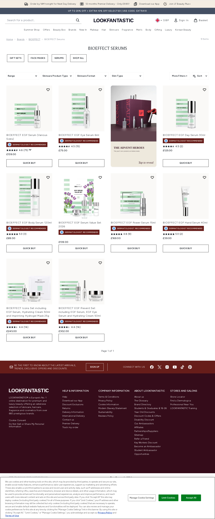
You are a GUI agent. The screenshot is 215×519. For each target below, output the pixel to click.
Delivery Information (73, 412)
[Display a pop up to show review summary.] (30, 150)
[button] (134, 126)
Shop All (78, 58)
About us (139, 396)
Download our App (72, 400)
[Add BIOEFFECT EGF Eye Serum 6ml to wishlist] (100, 89)
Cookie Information (108, 404)
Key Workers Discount (146, 442)
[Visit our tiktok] (182, 367)
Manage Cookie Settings (142, 498)
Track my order (70, 427)
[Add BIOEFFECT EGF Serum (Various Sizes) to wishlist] (48, 89)
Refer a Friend (141, 438)
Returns (66, 408)
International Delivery (73, 416)
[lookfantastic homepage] (114, 20)
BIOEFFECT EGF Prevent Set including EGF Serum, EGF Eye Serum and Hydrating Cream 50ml (80, 312)
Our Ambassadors (144, 423)
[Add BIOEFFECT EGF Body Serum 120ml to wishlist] (48, 177)
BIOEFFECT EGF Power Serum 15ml (133, 222)
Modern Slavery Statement (112, 408)
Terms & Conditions (108, 396)
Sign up (94, 367)
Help (64, 396)
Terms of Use (12, 516)
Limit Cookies (168, 498)
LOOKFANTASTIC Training (183, 408)
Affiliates (139, 427)
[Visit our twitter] (159, 367)
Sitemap (138, 435)
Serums (59, 58)
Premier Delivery (70, 423)
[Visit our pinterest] (190, 367)
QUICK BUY (29, 163)
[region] (107, 498)
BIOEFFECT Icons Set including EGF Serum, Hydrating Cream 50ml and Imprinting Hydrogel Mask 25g (28, 312)
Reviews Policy (106, 416)
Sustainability (105, 412)
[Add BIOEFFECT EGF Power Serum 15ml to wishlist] (152, 177)
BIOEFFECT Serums (107, 48)
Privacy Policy (105, 400)
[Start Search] (78, 20)
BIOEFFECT (34, 39)
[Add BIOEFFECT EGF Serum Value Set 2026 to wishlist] (100, 177)
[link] (181, 20)
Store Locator (177, 396)
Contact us (68, 419)
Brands (21, 39)
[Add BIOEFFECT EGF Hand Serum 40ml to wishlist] (204, 177)
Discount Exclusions (73, 404)
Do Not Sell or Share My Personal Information (26, 425)
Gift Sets (15, 58)
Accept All (191, 498)
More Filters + (179, 76)
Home (9, 39)
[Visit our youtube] (175, 367)
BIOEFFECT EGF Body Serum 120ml (29, 222)
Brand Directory (142, 404)
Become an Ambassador (147, 446)
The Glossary (141, 400)
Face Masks (38, 58)
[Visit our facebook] (152, 367)
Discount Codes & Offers (147, 416)
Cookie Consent (17, 420)
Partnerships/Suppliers (146, 431)
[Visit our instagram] (167, 367)
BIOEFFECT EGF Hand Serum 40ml (185, 222)
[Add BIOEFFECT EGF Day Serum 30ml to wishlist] (204, 89)
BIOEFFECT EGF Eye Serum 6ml (79, 135)
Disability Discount (144, 419)
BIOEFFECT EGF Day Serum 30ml (184, 135)
